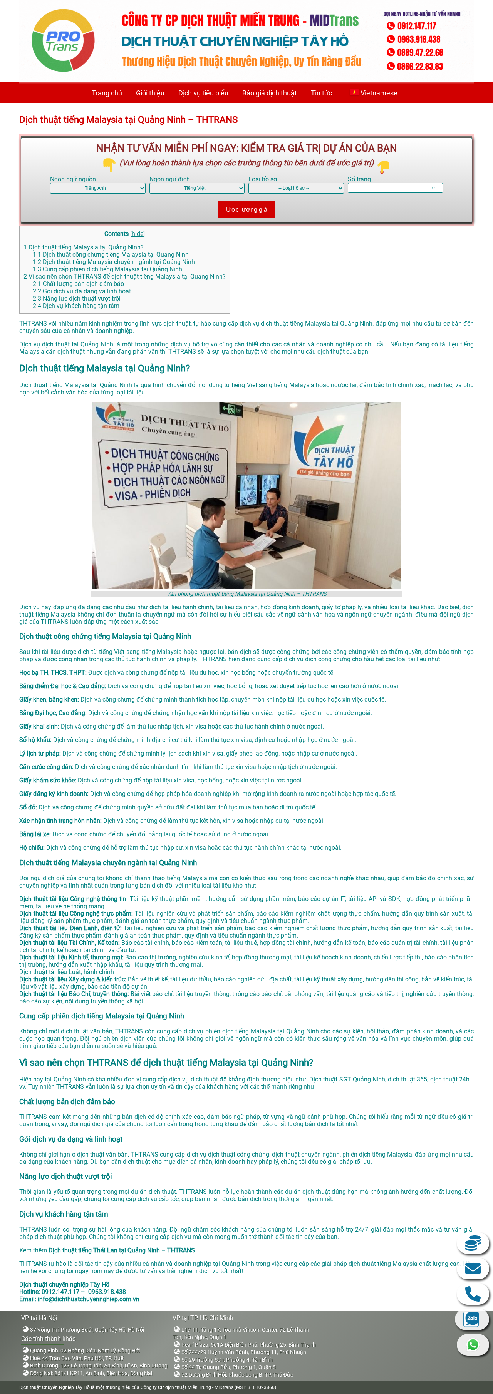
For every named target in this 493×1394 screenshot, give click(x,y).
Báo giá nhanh (473, 1243)
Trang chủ (107, 93)
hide (137, 233)
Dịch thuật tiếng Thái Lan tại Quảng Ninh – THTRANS (122, 1250)
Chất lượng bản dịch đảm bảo (78, 283)
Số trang (359, 179)
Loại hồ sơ (262, 179)
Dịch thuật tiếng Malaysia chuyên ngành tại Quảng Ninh (114, 262)
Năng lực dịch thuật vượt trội (77, 298)
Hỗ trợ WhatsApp (473, 1344)
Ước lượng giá (246, 209)
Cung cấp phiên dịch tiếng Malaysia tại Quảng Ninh (107, 269)
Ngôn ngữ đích (169, 179)
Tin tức (321, 93)
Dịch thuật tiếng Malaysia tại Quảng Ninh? (83, 247)
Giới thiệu (150, 93)
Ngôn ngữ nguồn (73, 179)
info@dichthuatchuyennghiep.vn (473, 1268)
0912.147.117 (473, 1294)
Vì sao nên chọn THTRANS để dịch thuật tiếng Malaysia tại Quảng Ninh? (124, 276)
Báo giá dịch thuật (269, 93)
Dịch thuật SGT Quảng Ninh (347, 1079)
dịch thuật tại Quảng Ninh (77, 344)
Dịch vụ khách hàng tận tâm (76, 305)
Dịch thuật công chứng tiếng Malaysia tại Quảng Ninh (111, 254)
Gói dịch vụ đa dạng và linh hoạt (82, 291)
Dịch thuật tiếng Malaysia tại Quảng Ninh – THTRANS (128, 119)
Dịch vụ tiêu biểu (203, 93)
